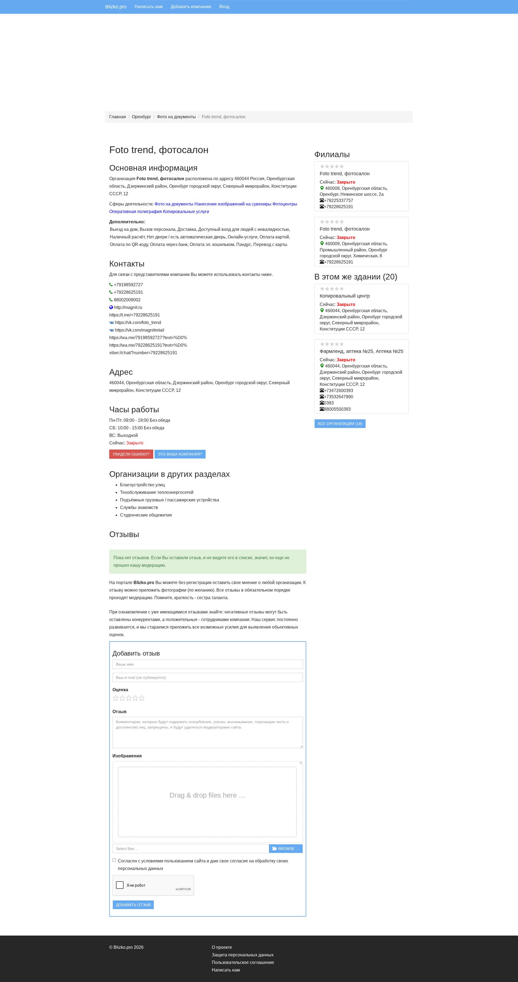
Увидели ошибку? (131, 454)
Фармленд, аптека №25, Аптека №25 (361, 351)
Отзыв (120, 711)
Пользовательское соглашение (243, 962)
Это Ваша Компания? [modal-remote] (180, 454)
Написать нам (149, 6)
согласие (239, 861)
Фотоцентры (284, 204)
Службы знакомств (139, 507)
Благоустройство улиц (142, 484)
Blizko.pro (116, 6)
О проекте (222, 947)
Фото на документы (176, 116)
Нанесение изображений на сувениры (233, 204)
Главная (117, 116)
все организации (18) (340, 423)
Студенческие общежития (146, 515)
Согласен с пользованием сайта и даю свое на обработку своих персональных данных (203, 865)
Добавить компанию (191, 6)
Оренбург (141, 116)
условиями (152, 861)
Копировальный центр (345, 296)
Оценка (120, 689)
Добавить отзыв (133, 905)
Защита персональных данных (243, 955)
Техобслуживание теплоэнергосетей (156, 492)
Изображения (127, 756)
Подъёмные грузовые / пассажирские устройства (169, 500)
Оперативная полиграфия (135, 211)
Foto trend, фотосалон (345, 173)
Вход (224, 6)
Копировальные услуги (186, 211)
